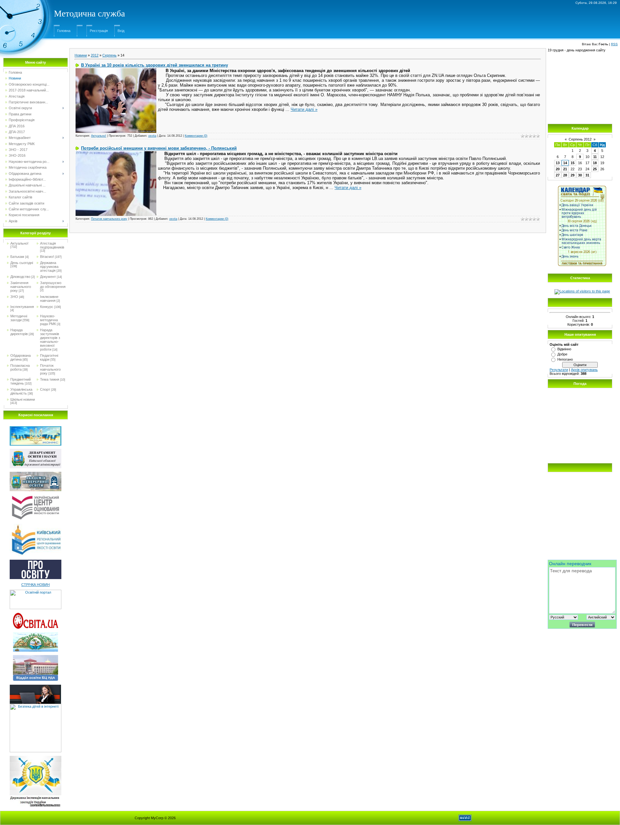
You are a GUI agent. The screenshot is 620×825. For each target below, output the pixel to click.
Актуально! (19, 243)
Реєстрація (99, 31)
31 (587, 175)
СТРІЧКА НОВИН (35, 585)
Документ (48, 277)
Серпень (109, 55)
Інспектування (22, 307)
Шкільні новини (22, 399)
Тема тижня (49, 379)
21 (565, 169)
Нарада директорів (19, 332)
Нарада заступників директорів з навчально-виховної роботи (50, 339)
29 (572, 175)
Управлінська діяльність (21, 391)
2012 (94, 55)
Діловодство (20, 277)
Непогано (565, 359)
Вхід (121, 31)
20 (558, 169)
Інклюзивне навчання (49, 298)
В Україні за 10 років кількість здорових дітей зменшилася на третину (154, 65)
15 (572, 163)
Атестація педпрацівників (52, 245)
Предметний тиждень (20, 381)
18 (595, 163)
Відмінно (564, 349)
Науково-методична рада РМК (49, 320)
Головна (63, 31)
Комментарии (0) (196, 135)
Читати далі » (304, 109)
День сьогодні (21, 263)
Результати (559, 370)
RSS (614, 44)
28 (565, 175)
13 (558, 163)
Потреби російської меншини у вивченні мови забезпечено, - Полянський (159, 148)
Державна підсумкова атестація (49, 266)
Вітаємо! (47, 257)
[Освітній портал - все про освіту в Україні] (35, 592)
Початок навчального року (50, 369)
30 (580, 175)
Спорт (45, 389)
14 (565, 163)
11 (595, 157)
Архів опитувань (584, 370)
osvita (152, 135)
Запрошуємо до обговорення (53, 285)
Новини (81, 55)
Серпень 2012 (580, 139)
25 (595, 169)
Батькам (17, 257)
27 (558, 175)
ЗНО (14, 297)
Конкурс (46, 307)
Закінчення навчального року (20, 286)
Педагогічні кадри (49, 357)
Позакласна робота (20, 367)
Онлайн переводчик (570, 563)
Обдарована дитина (20, 357)
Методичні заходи (18, 318)
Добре (562, 354)
